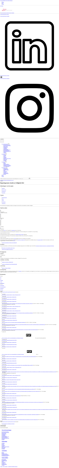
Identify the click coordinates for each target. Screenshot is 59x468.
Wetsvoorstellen (4, 459)
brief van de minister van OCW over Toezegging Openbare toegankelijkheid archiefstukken (13, 322)
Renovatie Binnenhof (4, 437)
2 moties (15, 238)
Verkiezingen (3, 434)
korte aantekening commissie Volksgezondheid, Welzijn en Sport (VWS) (11, 379)
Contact (3, 2)
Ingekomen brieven (4, 197)
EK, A (4, 230)
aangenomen (13, 230)
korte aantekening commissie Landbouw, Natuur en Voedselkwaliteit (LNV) (11, 367)
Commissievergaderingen (5, 454)
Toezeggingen (3, 462)
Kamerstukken (5, 457)
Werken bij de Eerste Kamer (5, 438)
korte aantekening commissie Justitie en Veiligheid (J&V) (9, 299)
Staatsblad (20, 271)
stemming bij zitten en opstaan (19, 234)
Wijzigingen (3, 448)
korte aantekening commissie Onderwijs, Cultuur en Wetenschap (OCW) (11, 306)
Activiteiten (4, 450)
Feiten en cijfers (4, 433)
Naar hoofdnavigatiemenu (9, 0)
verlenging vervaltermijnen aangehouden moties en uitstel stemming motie (11, 395)
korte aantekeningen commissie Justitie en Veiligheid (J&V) (9, 320)
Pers (2, 3)
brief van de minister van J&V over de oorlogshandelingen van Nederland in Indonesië (13, 354)
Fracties (3, 444)
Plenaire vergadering (4, 453)
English (3, 4)
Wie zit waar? (3, 447)
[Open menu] (8, 144)
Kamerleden (4, 441)
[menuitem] (7, 145)
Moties (3, 461)
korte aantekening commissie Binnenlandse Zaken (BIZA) (9, 340)
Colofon (3, 439)
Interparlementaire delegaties (5, 446)
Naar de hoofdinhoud (3, 0)
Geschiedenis (3, 435)
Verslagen (3, 465)
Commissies (3, 445)
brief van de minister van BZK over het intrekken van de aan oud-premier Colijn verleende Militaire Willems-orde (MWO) (17, 365)
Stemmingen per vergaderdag (5, 455)
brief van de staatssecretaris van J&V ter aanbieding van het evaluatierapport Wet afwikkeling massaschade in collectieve (17, 303)
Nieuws (3, 452)
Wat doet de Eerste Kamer (5, 431)
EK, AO (14, 240)
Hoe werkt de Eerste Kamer (5, 432)
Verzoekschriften (4, 463)
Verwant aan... (4, 203)
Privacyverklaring (5, 466)
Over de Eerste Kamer (6, 430)
